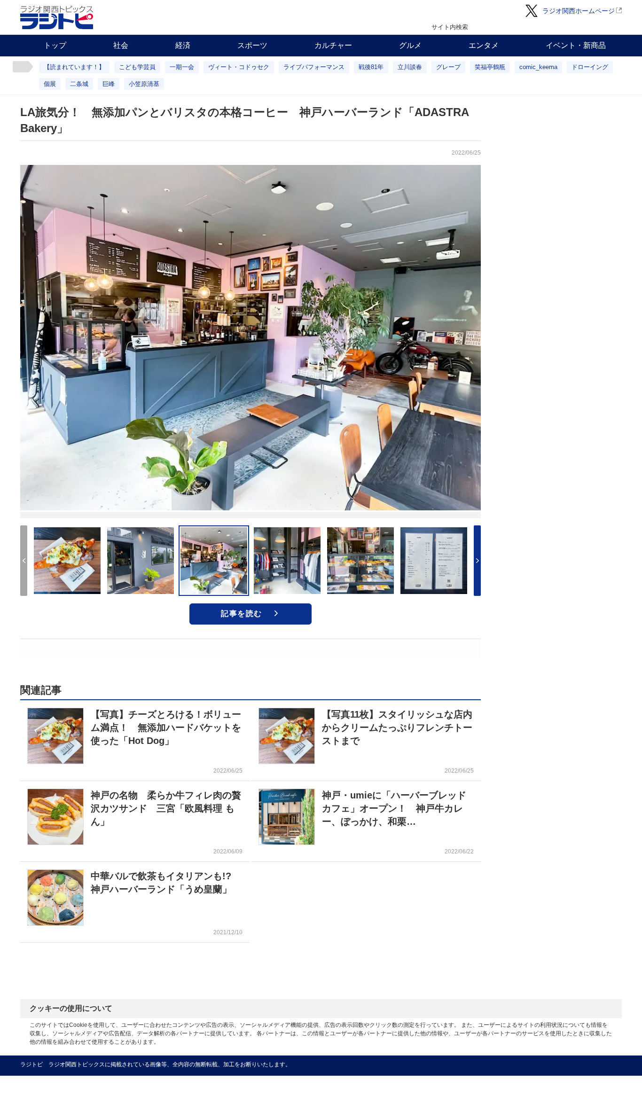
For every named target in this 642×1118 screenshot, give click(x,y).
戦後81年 (371, 66)
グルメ (410, 45)
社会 (120, 45)
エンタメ (484, 45)
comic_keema (538, 66)
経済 (182, 45)
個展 (50, 83)
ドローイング (590, 66)
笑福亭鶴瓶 (490, 66)
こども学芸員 (137, 66)
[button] (477, 560)
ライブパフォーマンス (313, 66)
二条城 (79, 83)
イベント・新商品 (576, 45)
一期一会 (182, 66)
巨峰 (108, 83)
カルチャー (333, 45)
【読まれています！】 (74, 66)
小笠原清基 (144, 83)
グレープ (448, 66)
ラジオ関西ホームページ (578, 11)
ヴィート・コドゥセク (238, 66)
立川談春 (410, 66)
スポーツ (252, 45)
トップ (55, 45)
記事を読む (241, 614)
